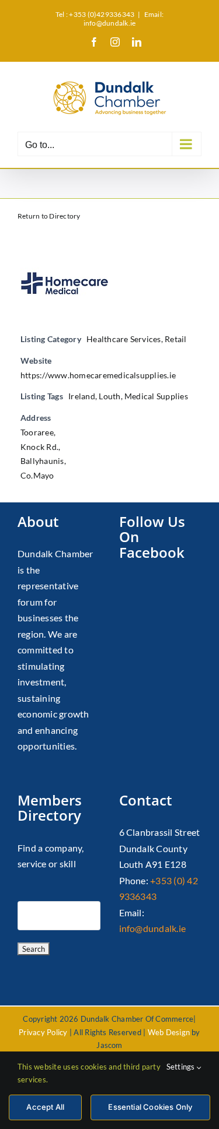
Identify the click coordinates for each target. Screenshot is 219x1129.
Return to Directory (49, 216)
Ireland (81, 396)
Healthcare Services (123, 339)
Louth (109, 396)
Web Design (169, 1032)
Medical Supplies (156, 396)
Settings (181, 1066)
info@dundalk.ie (152, 928)
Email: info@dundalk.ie (124, 18)
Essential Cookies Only (150, 1107)
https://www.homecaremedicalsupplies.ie (98, 375)
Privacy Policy (43, 1032)
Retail (175, 339)
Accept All (45, 1107)
